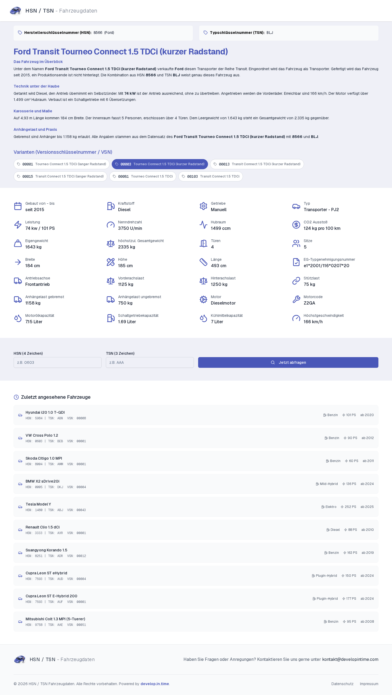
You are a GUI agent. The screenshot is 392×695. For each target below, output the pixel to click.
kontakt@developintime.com (350, 659)
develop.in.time (155, 683)
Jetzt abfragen (292, 362)
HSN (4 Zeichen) (28, 353)
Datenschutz (342, 683)
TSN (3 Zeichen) (120, 353)
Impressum (369, 683)
